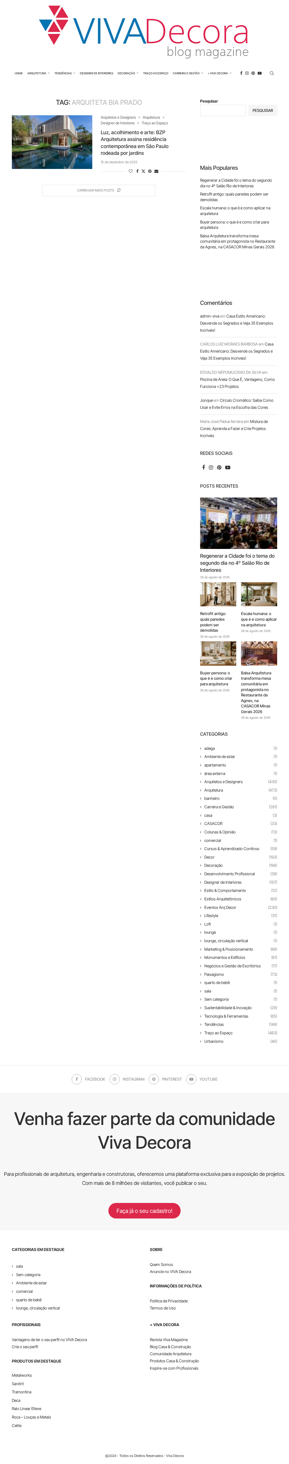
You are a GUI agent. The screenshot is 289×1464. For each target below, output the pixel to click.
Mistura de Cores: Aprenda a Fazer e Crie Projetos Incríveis (234, 428)
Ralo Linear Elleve (26, 1408)
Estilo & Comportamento (240, 890)
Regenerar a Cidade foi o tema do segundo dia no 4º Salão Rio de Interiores (237, 563)
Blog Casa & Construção (170, 1346)
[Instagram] (247, 73)
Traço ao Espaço (155, 73)
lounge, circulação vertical (240, 940)
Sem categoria (240, 999)
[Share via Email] (156, 171)
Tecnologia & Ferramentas (240, 1016)
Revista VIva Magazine (169, 1339)
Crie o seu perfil (25, 1346)
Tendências (63, 73)
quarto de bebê (240, 982)
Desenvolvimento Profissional (240, 873)
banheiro (240, 798)
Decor (240, 857)
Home (19, 73)
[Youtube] (260, 73)
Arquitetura (36, 73)
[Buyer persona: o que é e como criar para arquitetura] (218, 653)
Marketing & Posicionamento (240, 949)
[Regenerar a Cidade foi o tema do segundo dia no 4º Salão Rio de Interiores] (238, 523)
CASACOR (240, 823)
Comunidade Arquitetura (170, 1353)
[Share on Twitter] (143, 171)
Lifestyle (240, 915)
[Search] (272, 73)
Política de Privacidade (169, 1300)
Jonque (206, 400)
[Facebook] (241, 73)
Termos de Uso (163, 1308)
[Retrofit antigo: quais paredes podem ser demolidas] (218, 594)
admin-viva (209, 316)
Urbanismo (240, 1041)
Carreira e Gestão (186, 73)
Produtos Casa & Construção (174, 1360)
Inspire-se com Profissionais (174, 1368)
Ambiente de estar (240, 756)
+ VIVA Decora (218, 73)
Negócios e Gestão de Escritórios (240, 965)
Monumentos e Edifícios (240, 957)
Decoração (126, 73)
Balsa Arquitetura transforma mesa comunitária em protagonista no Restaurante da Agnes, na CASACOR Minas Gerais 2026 (237, 241)
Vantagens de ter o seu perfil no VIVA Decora (49, 1339)
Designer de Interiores (96, 73)
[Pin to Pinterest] (150, 171)
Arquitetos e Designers (240, 781)
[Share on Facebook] (137, 171)
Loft (240, 924)
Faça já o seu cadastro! (144, 1210)
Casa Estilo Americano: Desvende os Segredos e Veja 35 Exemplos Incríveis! (236, 323)
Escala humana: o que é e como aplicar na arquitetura (259, 619)
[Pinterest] (253, 73)
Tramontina (21, 1391)
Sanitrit (18, 1383)
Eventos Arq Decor (240, 907)
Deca (16, 1400)
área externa (240, 773)
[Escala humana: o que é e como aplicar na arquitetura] (259, 594)
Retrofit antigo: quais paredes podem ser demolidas (213, 622)
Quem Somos (161, 1264)
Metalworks (22, 1375)
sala (240, 991)
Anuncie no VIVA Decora (170, 1271)
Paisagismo (240, 974)
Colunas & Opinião (240, 831)
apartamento (240, 765)
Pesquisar (209, 101)
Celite (16, 1425)
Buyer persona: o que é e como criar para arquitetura (216, 678)
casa (240, 815)
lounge (240, 932)
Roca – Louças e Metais (31, 1417)
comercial (240, 840)
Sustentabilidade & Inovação (240, 1007)
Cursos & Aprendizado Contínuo (240, 848)
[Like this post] (131, 171)
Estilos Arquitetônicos (240, 898)
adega (240, 748)
